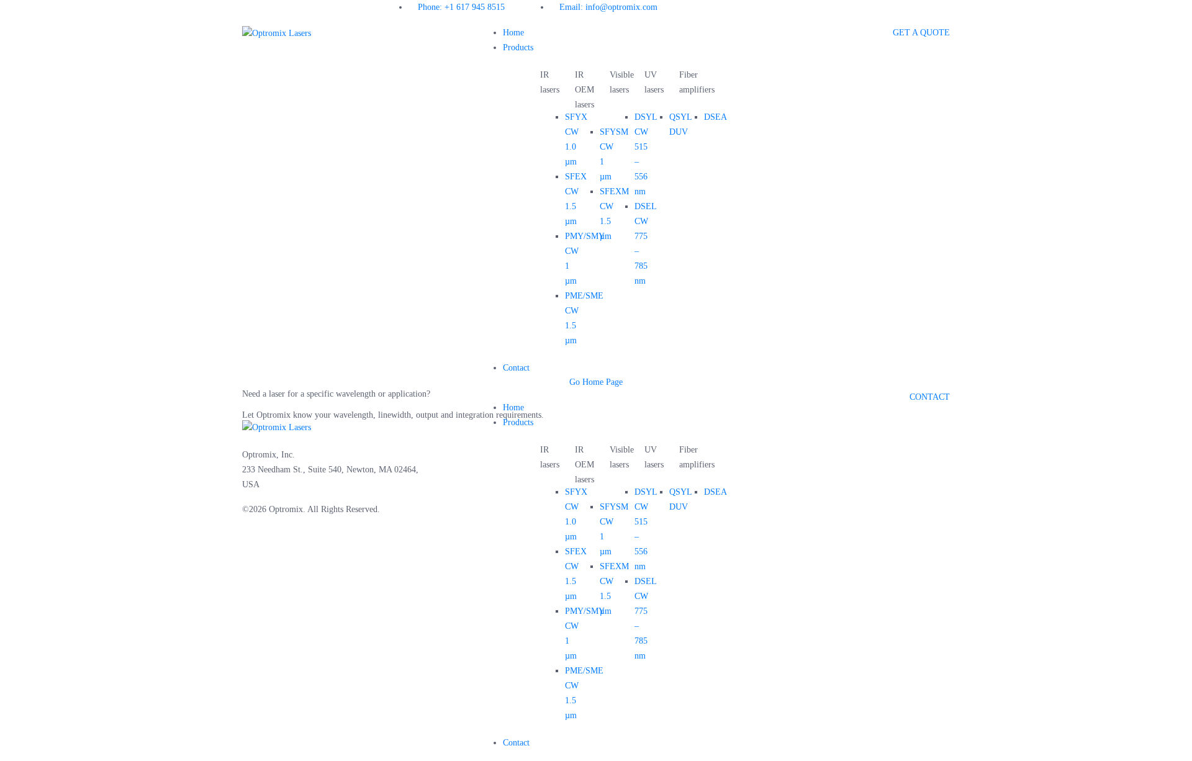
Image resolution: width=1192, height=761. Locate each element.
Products (518, 47)
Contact (516, 367)
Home (513, 32)
